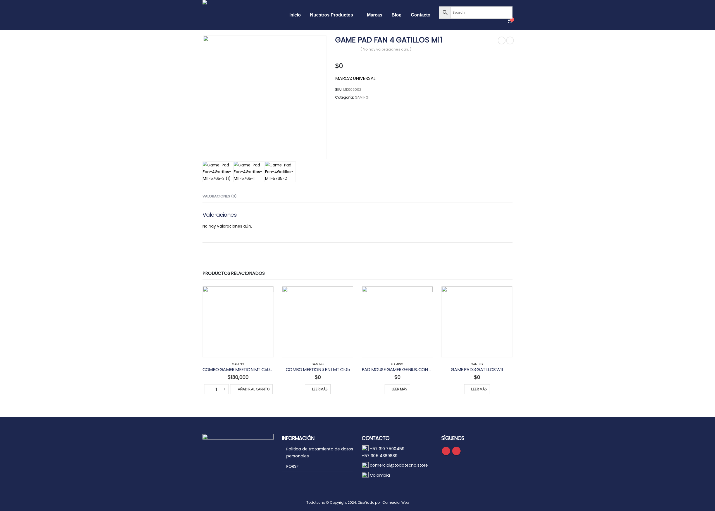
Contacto (420, 15)
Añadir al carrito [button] (254, 389)
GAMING (361, 97)
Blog (397, 15)
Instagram (456, 451)
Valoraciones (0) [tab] (219, 196)
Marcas (374, 15)
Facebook (446, 451)
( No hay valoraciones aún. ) (385, 49)
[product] (238, 321)
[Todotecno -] (241, 15)
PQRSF (292, 466)
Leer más (320, 389)
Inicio (295, 15)
